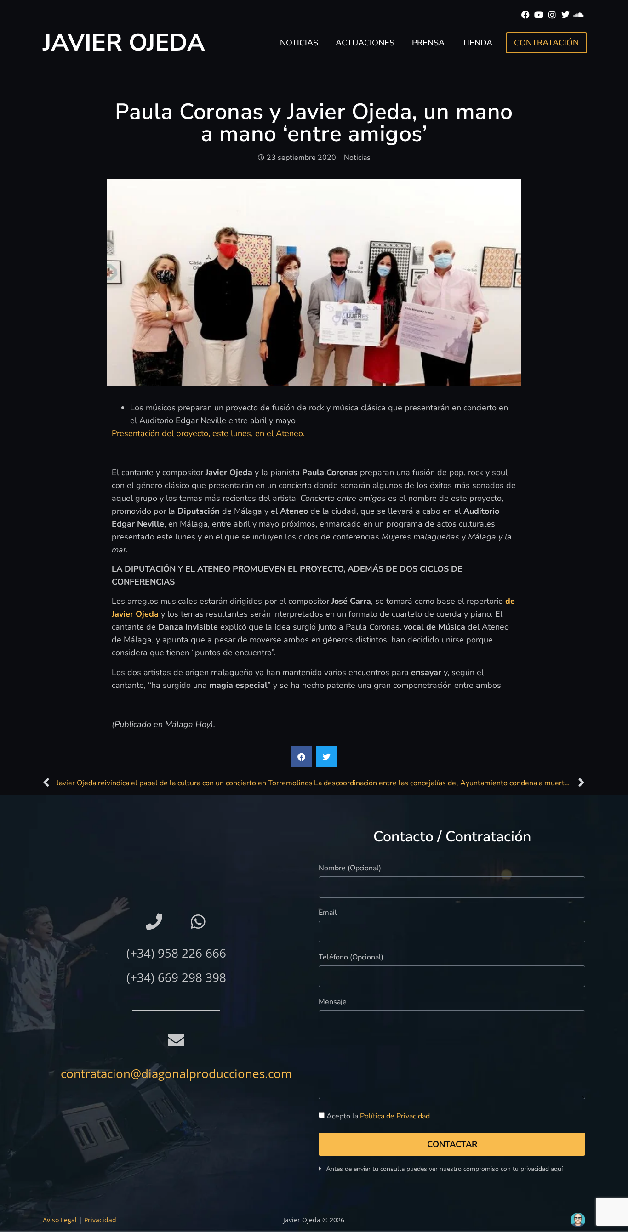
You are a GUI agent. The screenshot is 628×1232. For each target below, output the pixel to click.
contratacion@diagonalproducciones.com (176, 1073)
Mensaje (333, 1002)
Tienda (477, 42)
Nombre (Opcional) (350, 868)
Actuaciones (365, 42)
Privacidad (100, 1219)
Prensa (428, 42)
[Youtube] (539, 15)
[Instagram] (552, 15)
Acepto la (378, 1117)
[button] (301, 756)
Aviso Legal (60, 1219)
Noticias (299, 42)
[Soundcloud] (578, 15)
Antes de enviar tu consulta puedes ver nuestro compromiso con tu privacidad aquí (444, 1168)
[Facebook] (525, 15)
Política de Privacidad (395, 1117)
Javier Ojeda (124, 42)
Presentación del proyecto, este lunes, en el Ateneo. (208, 433)
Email (328, 913)
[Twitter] (565, 15)
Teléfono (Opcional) (351, 958)
